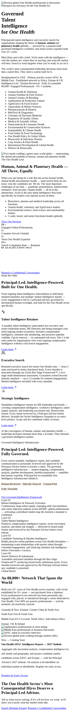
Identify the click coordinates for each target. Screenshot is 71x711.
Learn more (7, 349)
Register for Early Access (14, 675)
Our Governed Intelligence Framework (21, 497)
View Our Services (11, 221)
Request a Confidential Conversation (20, 272)
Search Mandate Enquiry (14, 708)
